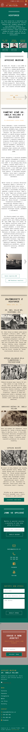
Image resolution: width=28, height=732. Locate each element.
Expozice (4, 693)
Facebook (6, 720)
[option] (14, 97)
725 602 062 (7, 714)
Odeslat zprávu (14, 613)
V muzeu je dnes (17, 1)
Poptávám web (15, 729)
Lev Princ (4, 701)
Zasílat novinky (14, 534)
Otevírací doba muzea (14, 500)
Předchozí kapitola (16, 280)
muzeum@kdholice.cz (9, 712)
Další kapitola (10, 276)
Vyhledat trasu (14, 654)
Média (3, 698)
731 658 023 (7, 717)
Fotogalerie (5, 696)
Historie (4, 691)
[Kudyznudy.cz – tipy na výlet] (14, 683)
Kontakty (4, 704)
